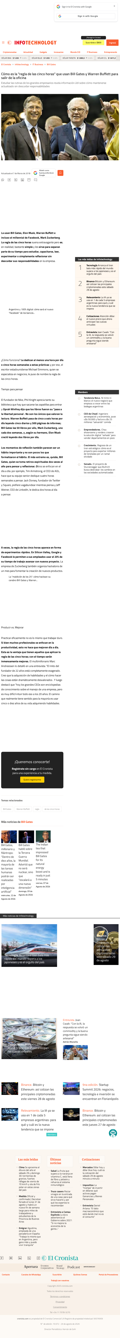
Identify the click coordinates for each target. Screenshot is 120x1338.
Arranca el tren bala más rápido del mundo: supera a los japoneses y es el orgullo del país (101, 269)
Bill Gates (51, 64)
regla (37, 809)
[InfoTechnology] (89, 1267)
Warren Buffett (23, 809)
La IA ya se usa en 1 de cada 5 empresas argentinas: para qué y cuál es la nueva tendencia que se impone (100, 303)
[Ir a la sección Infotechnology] (36, 43)
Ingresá (112, 42)
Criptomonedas (10, 52)
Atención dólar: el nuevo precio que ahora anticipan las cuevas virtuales (100, 320)
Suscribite (57, 1274)
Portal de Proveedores (108, 1274)
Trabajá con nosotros (60, 1280)
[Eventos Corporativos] (47, 1267)
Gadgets (43, 52)
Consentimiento (60, 1307)
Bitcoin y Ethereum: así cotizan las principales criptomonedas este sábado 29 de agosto (100, 285)
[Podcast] (73, 1267)
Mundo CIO (75, 52)
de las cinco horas (52, 809)
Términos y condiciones (60, 1296)
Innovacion (59, 52)
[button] (113, 1133)
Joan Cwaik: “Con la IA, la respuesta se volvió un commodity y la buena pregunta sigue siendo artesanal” (100, 338)
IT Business (92, 52)
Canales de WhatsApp (31, 1274)
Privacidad (60, 1301)
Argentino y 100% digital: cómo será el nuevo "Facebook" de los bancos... (31, 311)
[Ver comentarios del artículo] (35, 180)
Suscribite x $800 (93, 42)
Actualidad (28, 52)
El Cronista (6, 64)
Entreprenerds (110, 52)
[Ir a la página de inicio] (9, 42)
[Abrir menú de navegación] (3, 42)
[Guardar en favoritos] (60, 173)
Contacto (6, 1274)
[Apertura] (31, 1267)
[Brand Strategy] (60, 1267)
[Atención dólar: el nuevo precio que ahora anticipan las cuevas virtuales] (29, 1038)
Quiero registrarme (32, 779)
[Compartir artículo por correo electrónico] (29, 180)
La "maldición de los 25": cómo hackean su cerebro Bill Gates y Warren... (30, 578)
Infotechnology (22, 64)
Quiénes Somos (80, 1274)
